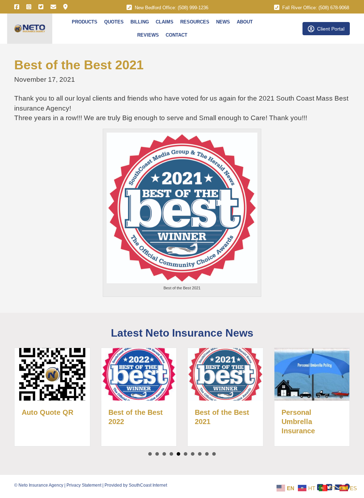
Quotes (114, 22)
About (245, 22)
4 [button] (171, 454)
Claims (164, 22)
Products (84, 22)
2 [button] (157, 454)
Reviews (148, 35)
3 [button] (164, 454)
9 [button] (207, 454)
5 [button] (178, 454)
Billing (139, 22)
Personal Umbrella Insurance (298, 421)
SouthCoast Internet (148, 485)
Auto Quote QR (47, 412)
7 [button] (192, 454)
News (223, 22)
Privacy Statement (83, 485)
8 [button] (200, 454)
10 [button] (214, 454)
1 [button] (150, 454)
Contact (176, 35)
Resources (194, 22)
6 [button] (185, 454)
